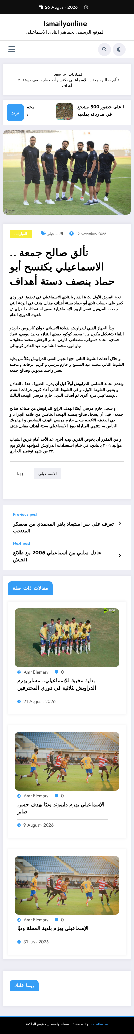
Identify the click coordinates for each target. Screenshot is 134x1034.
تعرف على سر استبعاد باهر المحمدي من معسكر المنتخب (63, 527)
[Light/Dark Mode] (119, 49)
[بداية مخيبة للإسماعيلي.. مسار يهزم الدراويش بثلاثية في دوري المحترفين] (67, 637)
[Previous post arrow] (119, 523)
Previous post (25, 514)
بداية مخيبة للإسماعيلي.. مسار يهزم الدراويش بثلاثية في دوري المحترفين (56, 684)
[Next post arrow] (119, 555)
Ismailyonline (65, 23)
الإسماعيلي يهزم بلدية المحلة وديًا (52, 928)
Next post (21, 543)
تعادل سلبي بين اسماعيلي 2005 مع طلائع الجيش (57, 556)
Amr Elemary (36, 672)
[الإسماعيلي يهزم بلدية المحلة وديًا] (67, 885)
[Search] (104, 49)
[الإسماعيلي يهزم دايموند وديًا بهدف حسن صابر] (67, 761)
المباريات (20, 233)
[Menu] (12, 49)
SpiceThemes (99, 1024)
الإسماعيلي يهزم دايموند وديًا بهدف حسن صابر (60, 808)
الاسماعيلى (55, 233)
